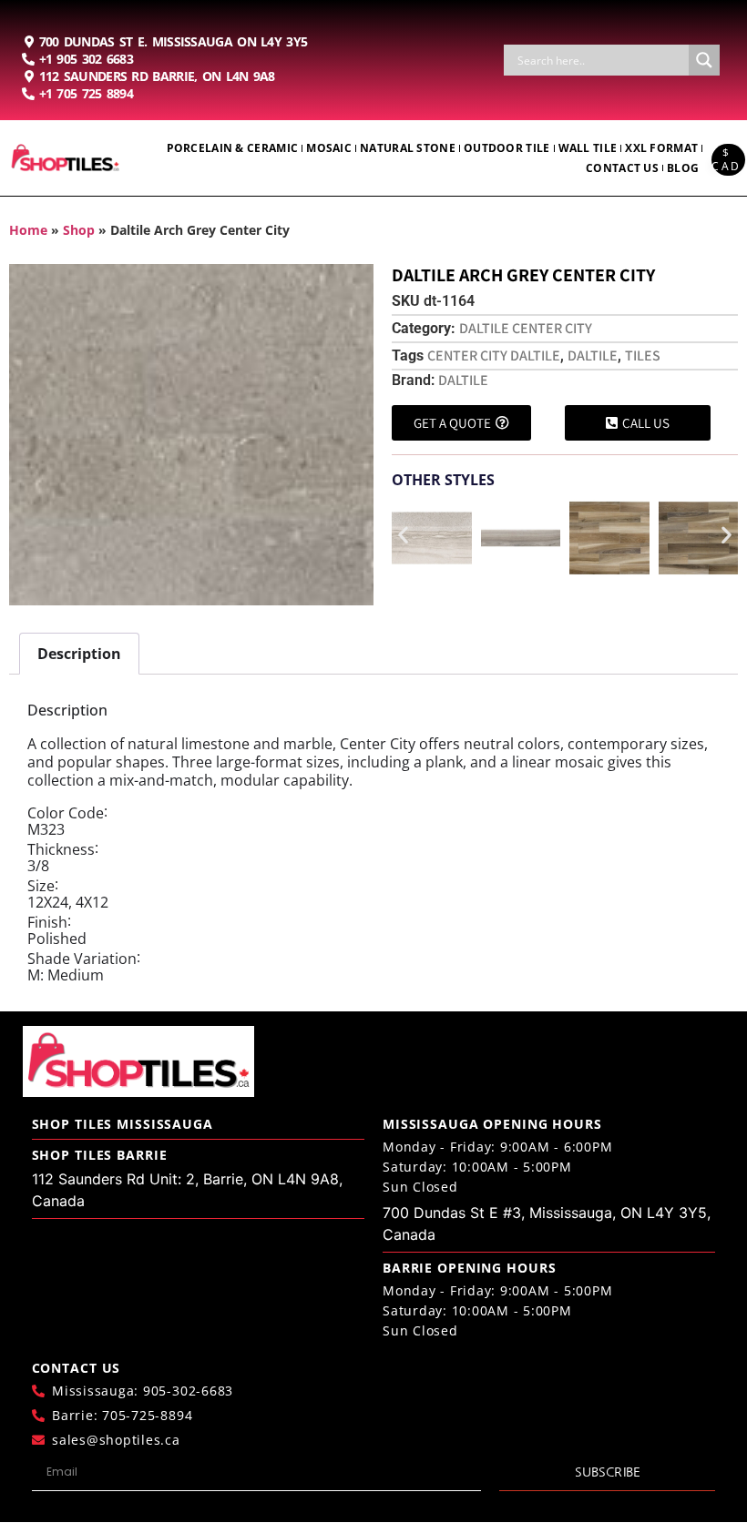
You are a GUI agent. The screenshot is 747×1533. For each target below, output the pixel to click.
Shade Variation (82, 958)
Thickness (61, 849)
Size (41, 885)
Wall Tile (588, 148)
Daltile (593, 355)
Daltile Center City (525, 328)
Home (28, 230)
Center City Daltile (493, 355)
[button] (403, 534)
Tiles (642, 355)
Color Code (65, 813)
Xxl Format (661, 148)
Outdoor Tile (507, 148)
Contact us (622, 168)
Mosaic (329, 148)
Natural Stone (407, 148)
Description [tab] (79, 654)
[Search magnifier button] (704, 60)
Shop (79, 230)
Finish (47, 922)
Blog (683, 168)
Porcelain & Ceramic (233, 148)
